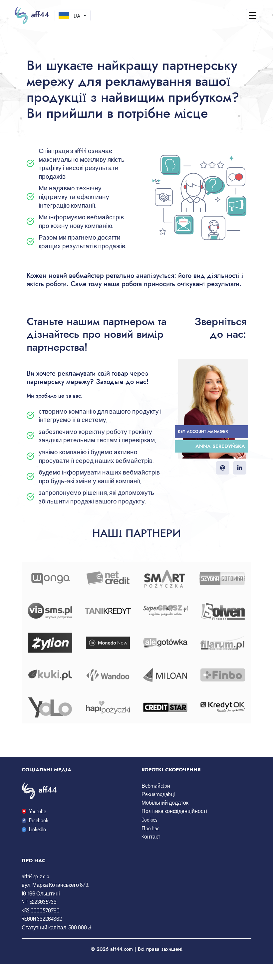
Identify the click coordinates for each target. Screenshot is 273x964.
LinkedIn (37, 829)
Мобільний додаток (164, 802)
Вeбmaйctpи (155, 785)
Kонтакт (150, 836)
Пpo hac (150, 828)
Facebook (38, 820)
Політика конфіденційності (174, 811)
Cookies (149, 819)
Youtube (37, 811)
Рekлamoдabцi (158, 794)
